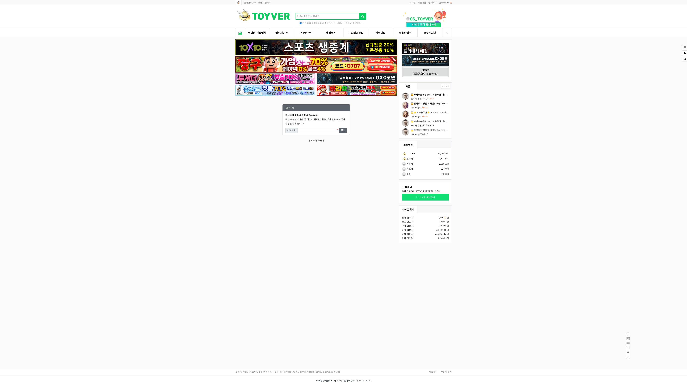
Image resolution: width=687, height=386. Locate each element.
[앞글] (627, 334)
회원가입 (422, 2)
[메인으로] (238, 2)
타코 (408, 174)
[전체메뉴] (240, 33)
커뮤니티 (381, 33)
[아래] (628, 357)
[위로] (628, 348)
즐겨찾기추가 (249, 2)
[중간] (628, 352)
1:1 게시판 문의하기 (425, 197)
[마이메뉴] (447, 33)
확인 (343, 130)
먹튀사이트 (281, 33)
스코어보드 (306, 33)
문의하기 (432, 372)
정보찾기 (432, 2)
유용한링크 (405, 33)
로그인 (412, 2)
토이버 (409, 158)
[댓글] (628, 339)
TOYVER (410, 153)
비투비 (409, 163)
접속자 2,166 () (445, 2)
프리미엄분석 (355, 33)
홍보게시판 (430, 33)
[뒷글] (629, 334)
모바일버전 (446, 372)
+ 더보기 (445, 86)
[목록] (628, 343)
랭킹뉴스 (331, 33)
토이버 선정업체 (257, 33)
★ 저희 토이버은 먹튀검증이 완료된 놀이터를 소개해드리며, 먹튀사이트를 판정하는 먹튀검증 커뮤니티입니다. (287, 372)
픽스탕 (409, 169)
